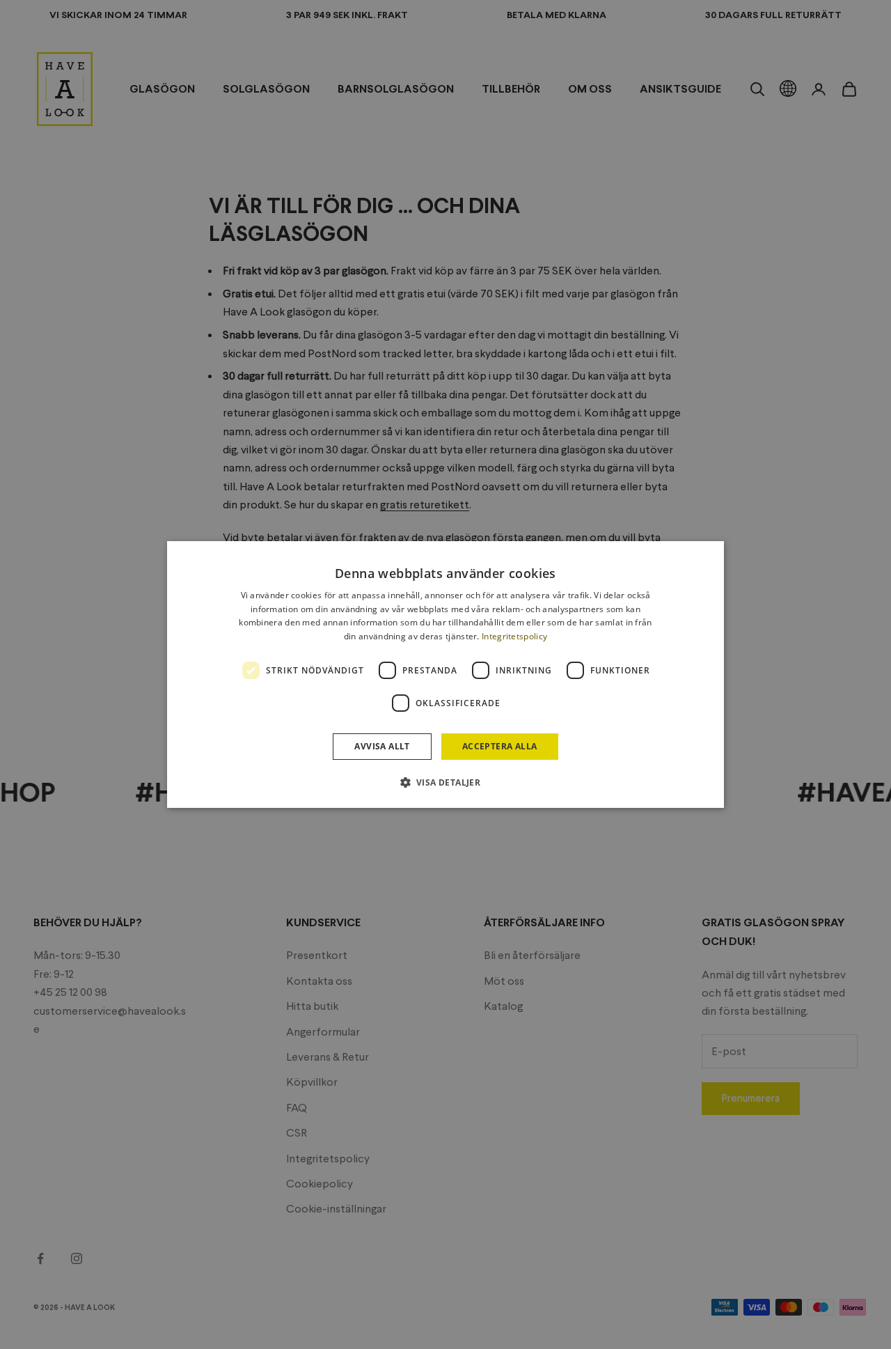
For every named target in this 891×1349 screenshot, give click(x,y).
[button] (446, 782)
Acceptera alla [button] (499, 746)
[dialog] (445, 675)
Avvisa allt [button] (381, 746)
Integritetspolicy (514, 636)
